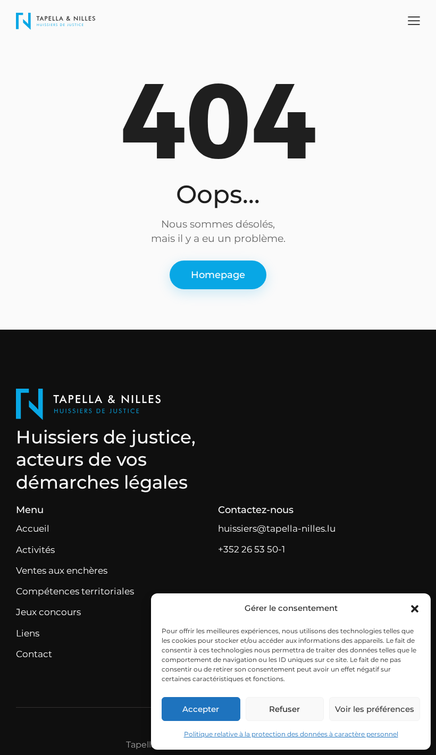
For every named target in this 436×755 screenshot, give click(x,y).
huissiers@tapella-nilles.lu (277, 528)
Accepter (200, 709)
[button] (414, 608)
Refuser (284, 709)
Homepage (218, 275)
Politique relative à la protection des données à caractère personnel (291, 734)
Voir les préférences (374, 709)
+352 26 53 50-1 (251, 549)
